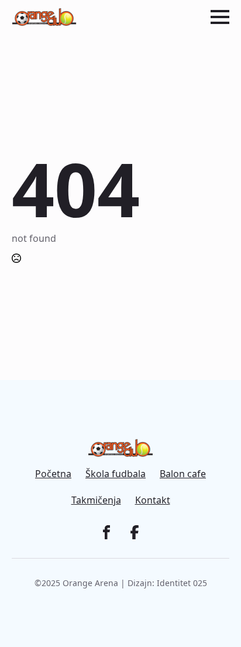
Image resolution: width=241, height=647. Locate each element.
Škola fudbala (115, 474)
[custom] (106, 532)
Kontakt (152, 500)
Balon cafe (183, 474)
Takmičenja (96, 500)
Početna (53, 474)
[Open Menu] (220, 17)
